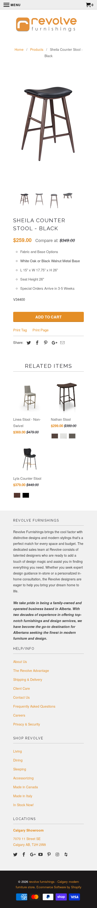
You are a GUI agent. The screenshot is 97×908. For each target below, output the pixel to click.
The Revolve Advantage (31, 670)
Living (17, 751)
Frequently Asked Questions (34, 706)
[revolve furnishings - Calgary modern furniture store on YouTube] (41, 854)
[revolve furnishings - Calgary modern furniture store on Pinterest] (49, 854)
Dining (18, 760)
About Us (20, 661)
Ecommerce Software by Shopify (58, 887)
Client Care (21, 688)
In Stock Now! (23, 804)
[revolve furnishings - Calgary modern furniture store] (48, 24)
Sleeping (19, 769)
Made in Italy (22, 795)
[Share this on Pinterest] (45, 342)
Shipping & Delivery (27, 679)
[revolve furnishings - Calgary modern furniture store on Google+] (32, 854)
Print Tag (20, 329)
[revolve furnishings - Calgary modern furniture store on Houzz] (66, 854)
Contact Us (21, 697)
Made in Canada (25, 787)
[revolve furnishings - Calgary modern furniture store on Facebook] (24, 854)
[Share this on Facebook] (36, 342)
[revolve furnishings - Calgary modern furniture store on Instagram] (58, 854)
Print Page (40, 329)
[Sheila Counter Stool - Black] (48, 118)
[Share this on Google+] (53, 342)
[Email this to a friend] (61, 342)
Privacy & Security (26, 724)
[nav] (12, 4)
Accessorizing (23, 778)
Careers (19, 715)
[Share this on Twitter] (28, 342)
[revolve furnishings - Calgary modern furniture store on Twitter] (15, 854)
